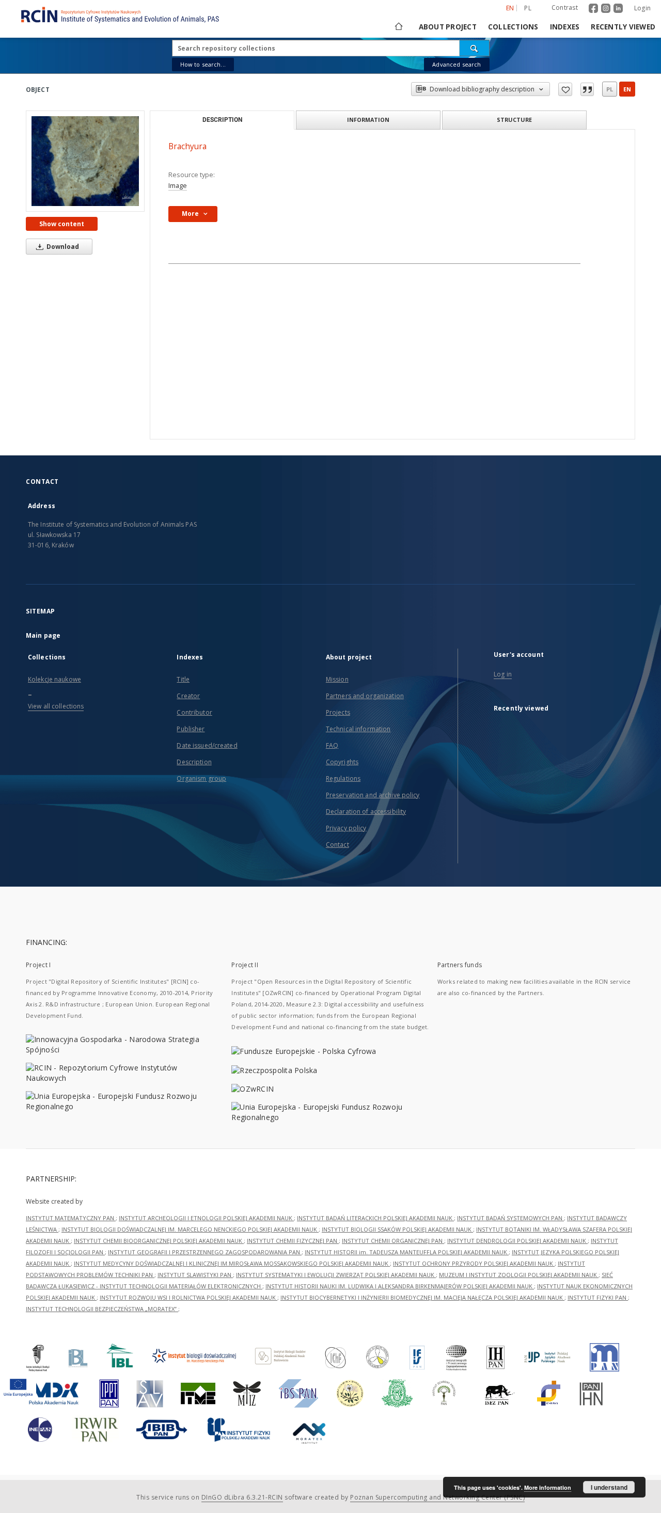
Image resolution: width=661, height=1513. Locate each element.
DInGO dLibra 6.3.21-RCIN (242, 1497)
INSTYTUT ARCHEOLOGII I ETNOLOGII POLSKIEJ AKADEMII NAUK (206, 1218)
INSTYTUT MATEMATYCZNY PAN (71, 1218)
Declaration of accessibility (366, 811)
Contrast (565, 7)
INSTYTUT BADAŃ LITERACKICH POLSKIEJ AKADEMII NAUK (375, 1218)
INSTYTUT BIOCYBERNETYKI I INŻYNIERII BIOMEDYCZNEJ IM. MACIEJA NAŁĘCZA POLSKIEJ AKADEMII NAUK (422, 1297)
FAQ (332, 745)
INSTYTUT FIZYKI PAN (598, 1297)
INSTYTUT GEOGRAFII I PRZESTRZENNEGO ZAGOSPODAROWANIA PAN (205, 1252)
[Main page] (398, 27)
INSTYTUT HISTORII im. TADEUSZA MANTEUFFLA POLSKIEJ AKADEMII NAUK (407, 1252)
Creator (188, 695)
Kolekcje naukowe (54, 679)
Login (642, 8)
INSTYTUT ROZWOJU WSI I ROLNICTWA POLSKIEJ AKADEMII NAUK (188, 1297)
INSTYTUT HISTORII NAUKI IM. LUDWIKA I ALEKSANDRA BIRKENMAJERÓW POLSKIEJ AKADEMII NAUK (399, 1286)
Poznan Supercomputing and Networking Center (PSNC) (437, 1497)
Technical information (358, 728)
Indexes (565, 26)
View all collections (56, 706)
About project (448, 26)
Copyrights (342, 762)
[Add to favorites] (565, 89)
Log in (503, 674)
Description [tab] (222, 119)
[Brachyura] (85, 161)
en (627, 89)
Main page (43, 635)
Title (183, 679)
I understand (609, 1487)
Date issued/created (207, 745)
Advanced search (456, 64)
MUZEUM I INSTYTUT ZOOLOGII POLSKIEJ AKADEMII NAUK (519, 1275)
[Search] (475, 48)
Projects (338, 712)
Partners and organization (365, 695)
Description (194, 762)
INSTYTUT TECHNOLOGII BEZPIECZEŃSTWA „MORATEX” (102, 1309)
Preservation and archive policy (373, 795)
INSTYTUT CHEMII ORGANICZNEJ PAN (393, 1240)
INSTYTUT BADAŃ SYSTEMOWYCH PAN (510, 1218)
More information (547, 1487)
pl (527, 8)
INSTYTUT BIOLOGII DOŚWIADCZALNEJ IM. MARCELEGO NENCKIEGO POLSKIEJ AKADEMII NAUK (190, 1229)
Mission (337, 679)
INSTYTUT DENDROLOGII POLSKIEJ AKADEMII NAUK (517, 1240)
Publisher (190, 728)
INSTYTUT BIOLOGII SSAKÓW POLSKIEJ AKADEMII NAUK (397, 1229)
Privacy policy (346, 828)
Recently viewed (623, 26)
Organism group (201, 778)
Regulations (343, 778)
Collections (513, 26)
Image (177, 185)
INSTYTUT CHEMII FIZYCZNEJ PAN (293, 1240)
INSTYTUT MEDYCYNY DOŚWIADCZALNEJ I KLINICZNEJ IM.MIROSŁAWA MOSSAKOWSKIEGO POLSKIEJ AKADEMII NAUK (232, 1263)
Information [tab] (368, 119)
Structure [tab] (514, 119)
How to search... (203, 64)
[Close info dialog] (587, 89)
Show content (61, 223)
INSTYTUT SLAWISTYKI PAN (195, 1275)
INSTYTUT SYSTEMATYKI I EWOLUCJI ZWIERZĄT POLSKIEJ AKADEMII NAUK (336, 1275)
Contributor (194, 712)
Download (62, 246)
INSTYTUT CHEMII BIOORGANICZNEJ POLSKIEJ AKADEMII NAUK (159, 1240)
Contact (337, 844)
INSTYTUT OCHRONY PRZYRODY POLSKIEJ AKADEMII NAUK (474, 1263)
